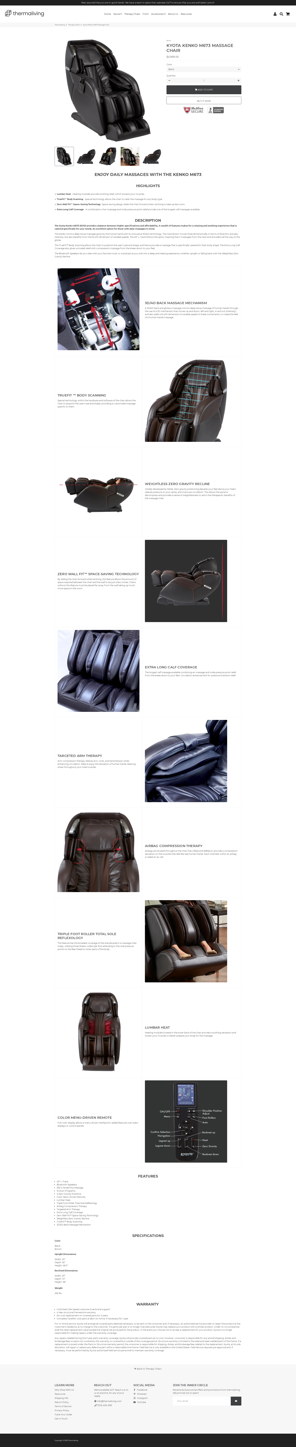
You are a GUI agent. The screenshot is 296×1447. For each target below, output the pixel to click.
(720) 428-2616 (104, 1405)
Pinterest (141, 1394)
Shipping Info (61, 1398)
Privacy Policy (62, 1410)
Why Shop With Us (64, 1390)
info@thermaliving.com (109, 1401)
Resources (186, 14)
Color (169, 64)
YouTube (141, 1402)
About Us (173, 14)
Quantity (171, 75)
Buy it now (204, 101)
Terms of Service (63, 1406)
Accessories (157, 14)
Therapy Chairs (132, 14)
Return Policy (62, 1402)
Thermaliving (60, 25)
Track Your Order (63, 1414)
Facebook (142, 1390)
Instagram (142, 1398)
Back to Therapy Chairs (149, 1369)
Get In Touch (61, 1418)
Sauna (116, 14)
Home (107, 14)
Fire (145, 14)
